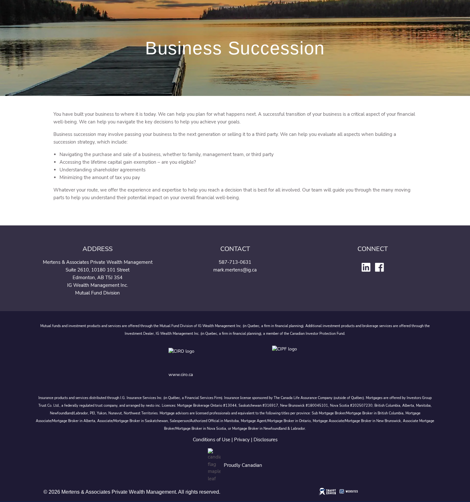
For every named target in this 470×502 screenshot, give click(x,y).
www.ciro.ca (180, 375)
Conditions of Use (211, 439)
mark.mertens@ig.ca (235, 270)
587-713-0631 (235, 262)
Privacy (242, 439)
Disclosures (266, 439)
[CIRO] (201, 356)
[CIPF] (286, 356)
